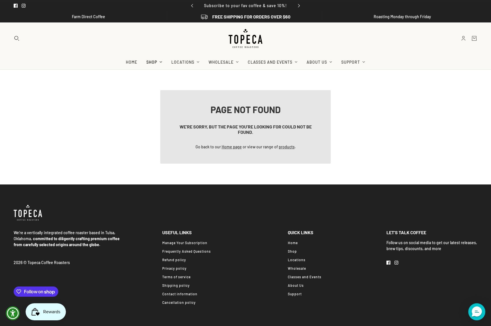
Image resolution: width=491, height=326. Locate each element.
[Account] (463, 38)
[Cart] (474, 38)
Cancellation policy (179, 302)
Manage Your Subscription (184, 243)
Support (295, 294)
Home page (232, 146)
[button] (476, 311)
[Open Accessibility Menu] (13, 313)
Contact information (179, 294)
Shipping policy (176, 285)
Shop (292, 251)
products (287, 146)
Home (293, 243)
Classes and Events (304, 277)
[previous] (192, 5)
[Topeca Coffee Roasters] (245, 38)
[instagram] (23, 6)
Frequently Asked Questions (186, 251)
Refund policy (174, 260)
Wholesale (297, 268)
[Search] (17, 38)
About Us (296, 285)
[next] (299, 5)
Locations (296, 260)
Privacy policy (174, 268)
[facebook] (16, 6)
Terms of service (176, 277)
